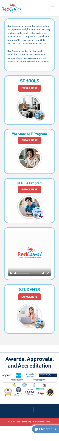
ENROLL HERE (29, 88)
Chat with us (47, 429)
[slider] (21, 273)
